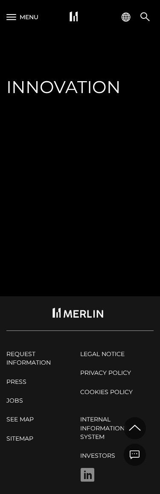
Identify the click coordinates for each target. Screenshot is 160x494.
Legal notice (102, 354)
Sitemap (19, 438)
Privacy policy (105, 373)
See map (20, 419)
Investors (97, 455)
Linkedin (87, 475)
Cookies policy (106, 392)
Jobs (14, 400)
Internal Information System (102, 428)
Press (16, 382)
